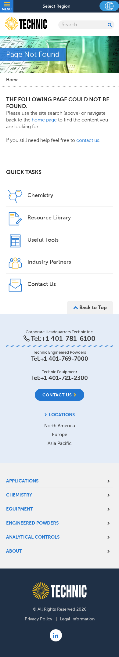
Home (12, 80)
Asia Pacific (59, 443)
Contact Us (57, 394)
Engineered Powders (32, 522)
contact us (87, 140)
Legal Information (77, 619)
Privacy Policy (38, 619)
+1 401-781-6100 (68, 338)
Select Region (56, 6)
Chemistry (19, 494)
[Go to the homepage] (59, 590)
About (14, 551)
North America (59, 425)
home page (45, 120)
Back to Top (92, 307)
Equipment (19, 508)
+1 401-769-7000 (64, 359)
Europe (59, 434)
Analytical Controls (33, 537)
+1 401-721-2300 (64, 378)
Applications (22, 480)
